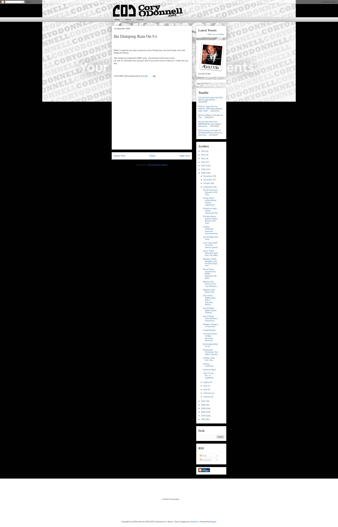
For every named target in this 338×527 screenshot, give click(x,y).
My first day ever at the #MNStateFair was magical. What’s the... (209, 124)
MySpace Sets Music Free (209, 291)
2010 (203, 166)
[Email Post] (153, 76)
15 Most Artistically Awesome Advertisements (210, 230)
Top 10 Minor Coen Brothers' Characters (210, 318)
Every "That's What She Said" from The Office (210, 253)
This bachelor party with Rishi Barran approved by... (210, 99)
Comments (206, 460)
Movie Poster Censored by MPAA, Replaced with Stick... (210, 273)
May (205, 386)
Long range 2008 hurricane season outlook (210, 245)
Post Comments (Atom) (157, 165)
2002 (203, 419)
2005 (203, 408)
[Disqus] (152, 114)
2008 (203, 173)
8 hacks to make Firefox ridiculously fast (210, 210)
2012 (203, 158)
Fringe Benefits (209, 330)
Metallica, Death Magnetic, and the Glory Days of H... (210, 262)
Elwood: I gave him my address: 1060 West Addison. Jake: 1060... (210, 108)
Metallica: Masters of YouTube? (210, 325)
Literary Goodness (208, 365)
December (208, 176)
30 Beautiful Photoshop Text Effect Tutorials (210, 352)
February (207, 393)
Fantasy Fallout (209, 370)
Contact (140, 19)
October (207, 183)
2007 (203, 401)
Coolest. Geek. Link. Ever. (209, 359)
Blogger (213, 522)
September (208, 187)
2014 (203, 155)
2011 (203, 162)
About (128, 19)
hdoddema (193, 522)
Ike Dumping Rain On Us (135, 36)
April (205, 389)
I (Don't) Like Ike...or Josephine (208, 375)
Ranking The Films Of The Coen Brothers (210, 284)
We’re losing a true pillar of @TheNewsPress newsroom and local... (210, 132)
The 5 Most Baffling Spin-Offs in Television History (209, 300)
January (207, 397)
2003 (203, 416)
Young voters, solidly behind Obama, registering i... (209, 201)
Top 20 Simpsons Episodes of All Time (210, 192)
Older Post (184, 156)
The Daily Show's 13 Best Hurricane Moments (210, 337)
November (208, 180)
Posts (204, 456)
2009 (203, 169)
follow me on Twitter (216, 34)
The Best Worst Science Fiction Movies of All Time (210, 219)
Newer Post (119, 156)
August (206, 382)
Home (117, 19)
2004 (203, 412)
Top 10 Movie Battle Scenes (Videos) (209, 310)
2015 (203, 151)
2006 (203, 405)
